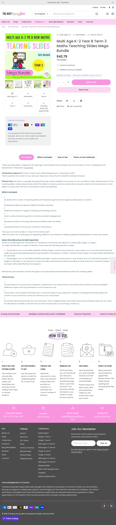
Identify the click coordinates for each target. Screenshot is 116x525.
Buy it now (83, 89)
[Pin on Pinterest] (81, 101)
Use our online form (102, 416)
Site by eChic (48, 513)
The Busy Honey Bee (16, 513)
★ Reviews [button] (115, 265)
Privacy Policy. (76, 452)
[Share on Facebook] (67, 101)
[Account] (107, 14)
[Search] (96, 14)
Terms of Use (102, 449)
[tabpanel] (58, 234)
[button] (3, 2)
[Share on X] (74, 101)
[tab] (26, 157)
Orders (95, 7)
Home (3, 27)
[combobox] (66, 14)
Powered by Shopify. (34, 513)
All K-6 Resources (13, 27)
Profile (103, 7)
